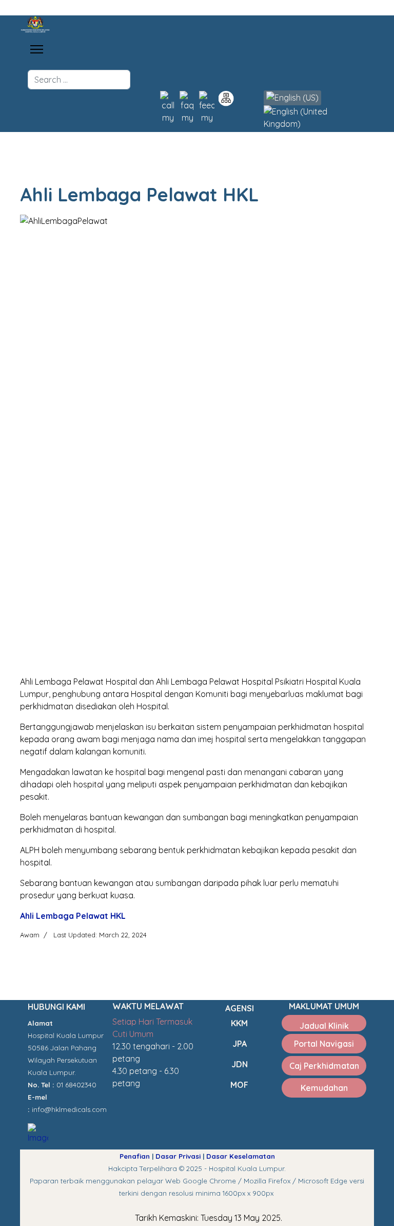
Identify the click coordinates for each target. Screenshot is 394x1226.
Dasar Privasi (178, 1156)
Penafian (135, 1156)
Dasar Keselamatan (240, 1156)
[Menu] (36, 49)
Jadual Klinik (324, 1026)
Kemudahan (324, 1088)
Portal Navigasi (324, 1044)
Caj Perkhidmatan (324, 1066)
